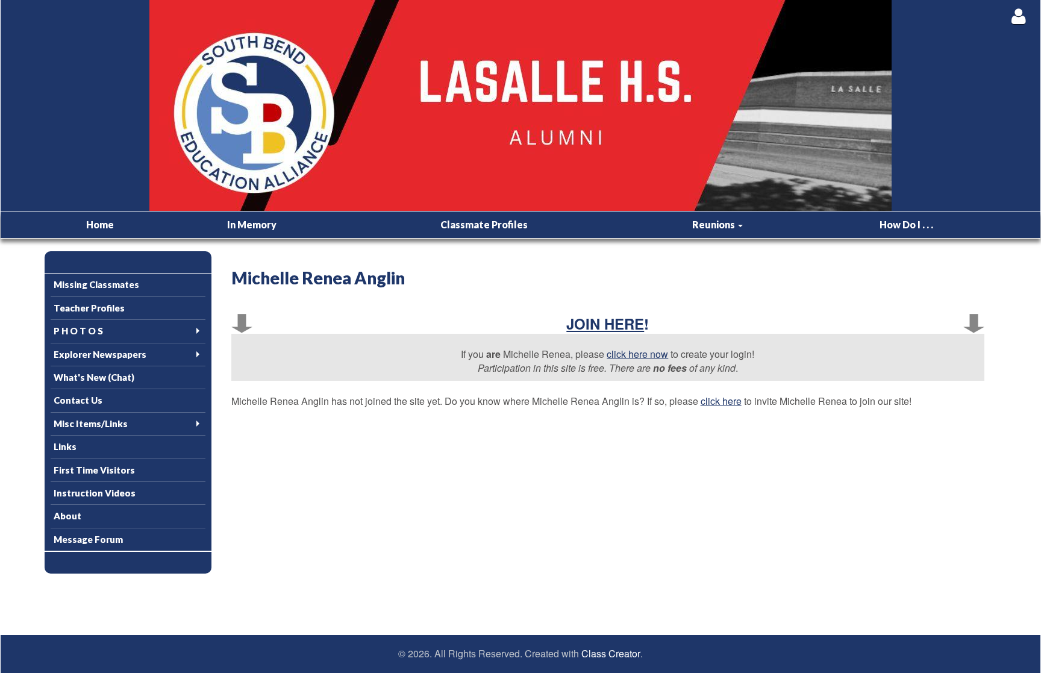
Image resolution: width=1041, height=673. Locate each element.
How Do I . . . (906, 224)
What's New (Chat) (94, 377)
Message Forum (88, 539)
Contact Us (78, 400)
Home (100, 224)
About (67, 515)
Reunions (714, 224)
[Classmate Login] (1018, 16)
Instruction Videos (95, 492)
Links (65, 446)
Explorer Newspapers (100, 354)
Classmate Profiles (484, 224)
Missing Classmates (96, 284)
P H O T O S (78, 330)
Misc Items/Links (91, 423)
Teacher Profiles (89, 307)
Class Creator (610, 653)
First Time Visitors (94, 470)
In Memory (252, 224)
